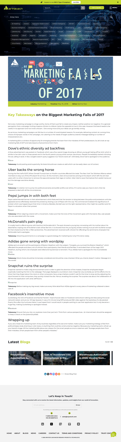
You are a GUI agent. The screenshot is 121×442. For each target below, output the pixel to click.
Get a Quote (96, 7)
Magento (32, 35)
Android (26, 23)
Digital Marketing (49, 31)
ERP (79, 31)
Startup (100, 39)
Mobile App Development (68, 35)
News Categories (84, 35)
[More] (59, 374)
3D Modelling (16, 23)
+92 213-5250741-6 (52, 418)
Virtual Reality (16, 43)
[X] (48, 374)
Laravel (24, 35)
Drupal (61, 31)
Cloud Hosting (69, 27)
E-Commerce (71, 31)
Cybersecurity (16, 31)
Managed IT (42, 35)
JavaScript (15, 35)
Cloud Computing (56, 27)
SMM (59, 39)
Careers (42, 433)
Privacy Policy (91, 433)
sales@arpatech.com (69, 417)
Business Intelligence (18, 27)
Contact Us (54, 433)
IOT (97, 31)
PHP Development (99, 35)
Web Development (41, 43)
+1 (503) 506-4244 (52, 416)
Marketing (53, 35)
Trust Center (107, 433)
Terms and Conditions (72, 433)
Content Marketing (101, 27)
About (17, 433)
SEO (53, 39)
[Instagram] (51, 374)
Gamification (89, 31)
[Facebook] (53, 374)
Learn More (76, 2)
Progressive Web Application (20, 39)
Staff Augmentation (88, 39)
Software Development (72, 39)
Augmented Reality (84, 23)
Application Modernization (40, 23)
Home (9, 433)
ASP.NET (71, 23)
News (33, 433)
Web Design (28, 43)
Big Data (96, 23)
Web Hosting (54, 43)
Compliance (88, 27)
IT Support (105, 31)
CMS (79, 27)
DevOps (38, 31)
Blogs (25, 433)
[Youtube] (56, 374)
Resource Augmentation (40, 39)
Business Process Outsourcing (38, 27)
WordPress (65, 43)
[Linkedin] (45, 374)
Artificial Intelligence (58, 23)
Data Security (28, 31)
